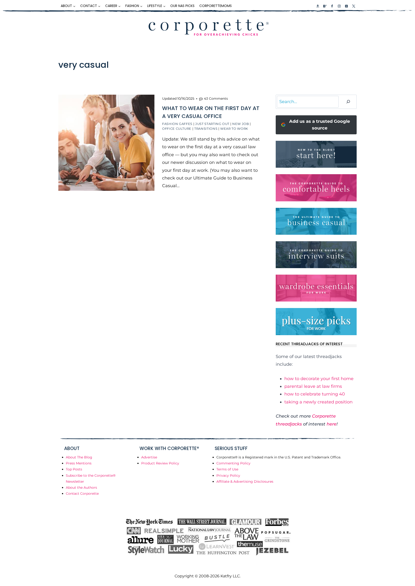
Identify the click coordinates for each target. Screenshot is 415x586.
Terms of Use (227, 469)
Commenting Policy (233, 463)
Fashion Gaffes (177, 124)
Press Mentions (79, 463)
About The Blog (79, 457)
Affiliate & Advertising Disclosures (244, 481)
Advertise (149, 457)
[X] (353, 6)
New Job (240, 124)
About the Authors (81, 487)
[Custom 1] (318, 6)
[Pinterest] (346, 6)
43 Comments (216, 98)
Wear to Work (234, 128)
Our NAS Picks (182, 5)
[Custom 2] (325, 6)
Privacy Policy (228, 475)
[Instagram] (339, 6)
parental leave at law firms (313, 386)
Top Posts (74, 469)
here (331, 424)
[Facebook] (332, 6)
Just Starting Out (212, 124)
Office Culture (176, 128)
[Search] (348, 102)
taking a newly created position (318, 402)
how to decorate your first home (319, 378)
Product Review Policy (160, 463)
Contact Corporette (82, 493)
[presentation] (106, 143)
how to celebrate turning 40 (314, 394)
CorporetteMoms (215, 5)
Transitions (205, 128)
